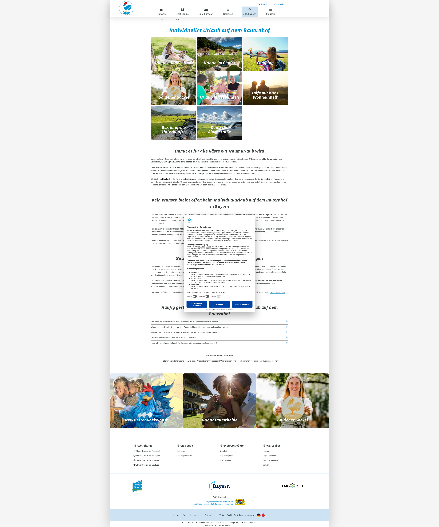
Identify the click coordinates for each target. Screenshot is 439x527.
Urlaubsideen (165, 20)
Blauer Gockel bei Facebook (147, 451)
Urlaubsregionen (226, 456)
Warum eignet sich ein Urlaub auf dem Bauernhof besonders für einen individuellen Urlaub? (190, 327)
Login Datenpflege (270, 460)
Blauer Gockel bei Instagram (147, 456)
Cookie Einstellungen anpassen (240, 515)
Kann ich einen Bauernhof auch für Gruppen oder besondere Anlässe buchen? (184, 343)
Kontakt (265, 465)
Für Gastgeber (282, 4)
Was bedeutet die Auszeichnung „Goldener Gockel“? (173, 338)
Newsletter (224, 451)
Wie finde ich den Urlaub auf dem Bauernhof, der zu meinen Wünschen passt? (184, 322)
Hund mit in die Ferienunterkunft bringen (179, 179)
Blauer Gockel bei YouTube (147, 465)
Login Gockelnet (269, 456)
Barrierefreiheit (264, 179)
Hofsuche (181, 451)
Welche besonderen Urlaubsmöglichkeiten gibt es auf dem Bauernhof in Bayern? (185, 332)
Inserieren (266, 451)
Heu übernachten (277, 292)
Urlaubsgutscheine (184, 456)
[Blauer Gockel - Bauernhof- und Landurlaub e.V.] (126, 9)
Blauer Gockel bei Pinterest (147, 460)
